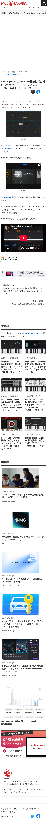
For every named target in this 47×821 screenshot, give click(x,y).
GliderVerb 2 (9, 148)
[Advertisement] (23, 40)
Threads (15, 8)
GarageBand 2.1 (6, 197)
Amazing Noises (7, 145)
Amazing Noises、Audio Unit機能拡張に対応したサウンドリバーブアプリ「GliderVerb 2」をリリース (23, 85)
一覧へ (23, 313)
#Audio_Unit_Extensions (12, 74)
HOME (3, 13)
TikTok (39, 8)
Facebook (7, 8)
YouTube (32, 8)
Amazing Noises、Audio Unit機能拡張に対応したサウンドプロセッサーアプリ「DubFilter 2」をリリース (22, 289)
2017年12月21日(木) (8, 72)
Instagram (24, 8)
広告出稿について (32, 809)
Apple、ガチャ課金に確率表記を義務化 (28, 302)
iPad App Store (14, 13)
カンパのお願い (9, 812)
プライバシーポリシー (12, 809)
